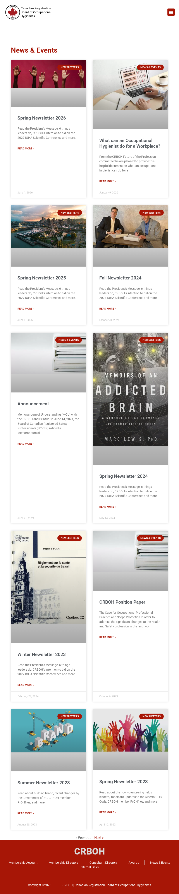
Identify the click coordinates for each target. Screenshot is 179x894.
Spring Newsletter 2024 (123, 476)
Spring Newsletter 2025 (41, 278)
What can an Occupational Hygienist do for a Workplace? (129, 143)
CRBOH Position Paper (122, 602)
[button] (171, 12)
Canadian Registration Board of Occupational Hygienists (36, 12)
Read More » (25, 148)
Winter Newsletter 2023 (41, 654)
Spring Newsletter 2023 (123, 781)
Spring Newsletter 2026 (41, 118)
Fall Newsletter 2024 (120, 278)
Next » (99, 838)
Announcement (33, 403)
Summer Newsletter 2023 (43, 782)
